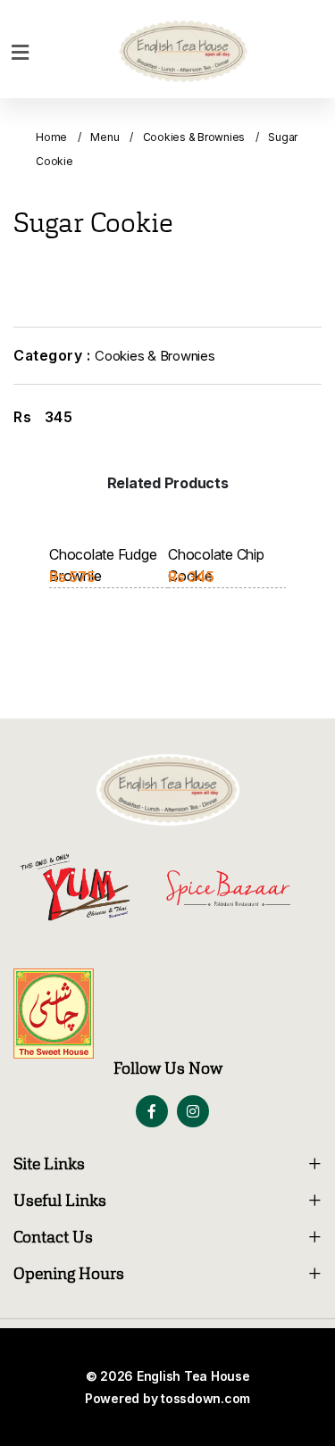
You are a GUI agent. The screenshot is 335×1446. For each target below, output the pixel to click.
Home (51, 137)
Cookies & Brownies (194, 137)
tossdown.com (205, 1398)
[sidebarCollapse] (20, 49)
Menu (104, 137)
